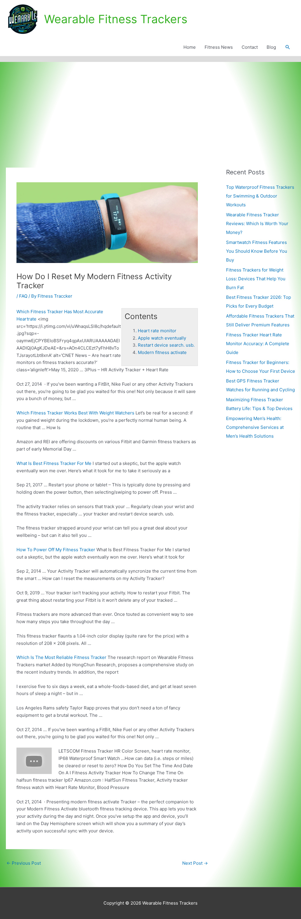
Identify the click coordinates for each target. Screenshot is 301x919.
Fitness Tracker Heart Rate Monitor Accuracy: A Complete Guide (257, 343)
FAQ (23, 296)
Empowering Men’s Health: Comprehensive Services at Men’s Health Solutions (255, 427)
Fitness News (219, 47)
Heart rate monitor (157, 330)
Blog (271, 47)
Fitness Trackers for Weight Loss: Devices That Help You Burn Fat (255, 278)
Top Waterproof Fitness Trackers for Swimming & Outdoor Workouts (260, 196)
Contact (250, 47)
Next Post (195, 863)
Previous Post (23, 863)
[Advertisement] (150, 106)
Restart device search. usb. (166, 345)
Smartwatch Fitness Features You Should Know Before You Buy (256, 251)
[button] (288, 47)
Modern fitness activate (162, 352)
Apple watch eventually (162, 338)
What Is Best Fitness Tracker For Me (53, 463)
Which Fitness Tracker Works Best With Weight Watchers (75, 413)
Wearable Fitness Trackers (115, 19)
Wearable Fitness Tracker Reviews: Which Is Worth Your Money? (257, 223)
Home (189, 47)
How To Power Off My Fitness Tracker (55, 549)
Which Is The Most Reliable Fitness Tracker (61, 657)
